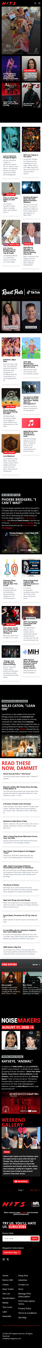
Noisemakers (8, 1298)
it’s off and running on (21, 523)
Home (5, 1275)
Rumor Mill (7, 1280)
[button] (35, 1190)
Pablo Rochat (28, 525)
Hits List (6, 1293)
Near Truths (8, 1289)
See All (35, 964)
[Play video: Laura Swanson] (11, 316)
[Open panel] (39, 3)
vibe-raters (9, 964)
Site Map (22, 1317)
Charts (5, 1284)
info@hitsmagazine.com (11, 1338)
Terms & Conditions (27, 1313)
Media (5, 1302)
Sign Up (34, 1238)
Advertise (22, 1280)
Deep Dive (23, 1275)
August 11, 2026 (15, 1027)
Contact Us (23, 1284)
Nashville (6, 1316)
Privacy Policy (24, 1308)
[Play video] (21, 30)
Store (20, 1289)
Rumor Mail (7, 1233)
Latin (4, 1311)
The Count (7, 1307)
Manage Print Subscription (24, 1295)
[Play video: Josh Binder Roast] (31, 316)
